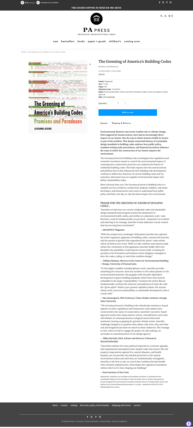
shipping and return (121, 405)
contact (64, 405)
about (55, 405)
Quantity (102, 103)
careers (137, 405)
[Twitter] (162, 2)
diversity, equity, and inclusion (94, 405)
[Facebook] (159, 2)
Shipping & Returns (121, 123)
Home (23, 52)
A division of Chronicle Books (87, 421)
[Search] (161, 16)
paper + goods (97, 41)
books (81, 41)
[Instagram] (170, 2)
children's (115, 41)
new (55, 41)
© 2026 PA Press (68, 421)
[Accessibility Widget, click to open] (189, 424)
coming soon (132, 41)
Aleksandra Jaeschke (109, 71)
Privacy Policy (105, 421)
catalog (73, 405)
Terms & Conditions (119, 421)
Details (104, 123)
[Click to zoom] (90, 64)
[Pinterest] (167, 2)
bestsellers (68, 41)
